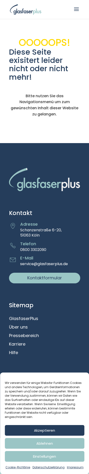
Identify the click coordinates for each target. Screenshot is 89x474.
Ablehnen (44, 443)
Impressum (75, 467)
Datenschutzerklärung (49, 467)
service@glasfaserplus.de (44, 264)
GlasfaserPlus (23, 318)
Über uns (18, 327)
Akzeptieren (44, 430)
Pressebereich (24, 335)
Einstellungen (44, 456)
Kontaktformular (44, 278)
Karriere (17, 344)
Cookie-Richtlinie (17, 467)
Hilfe (13, 353)
